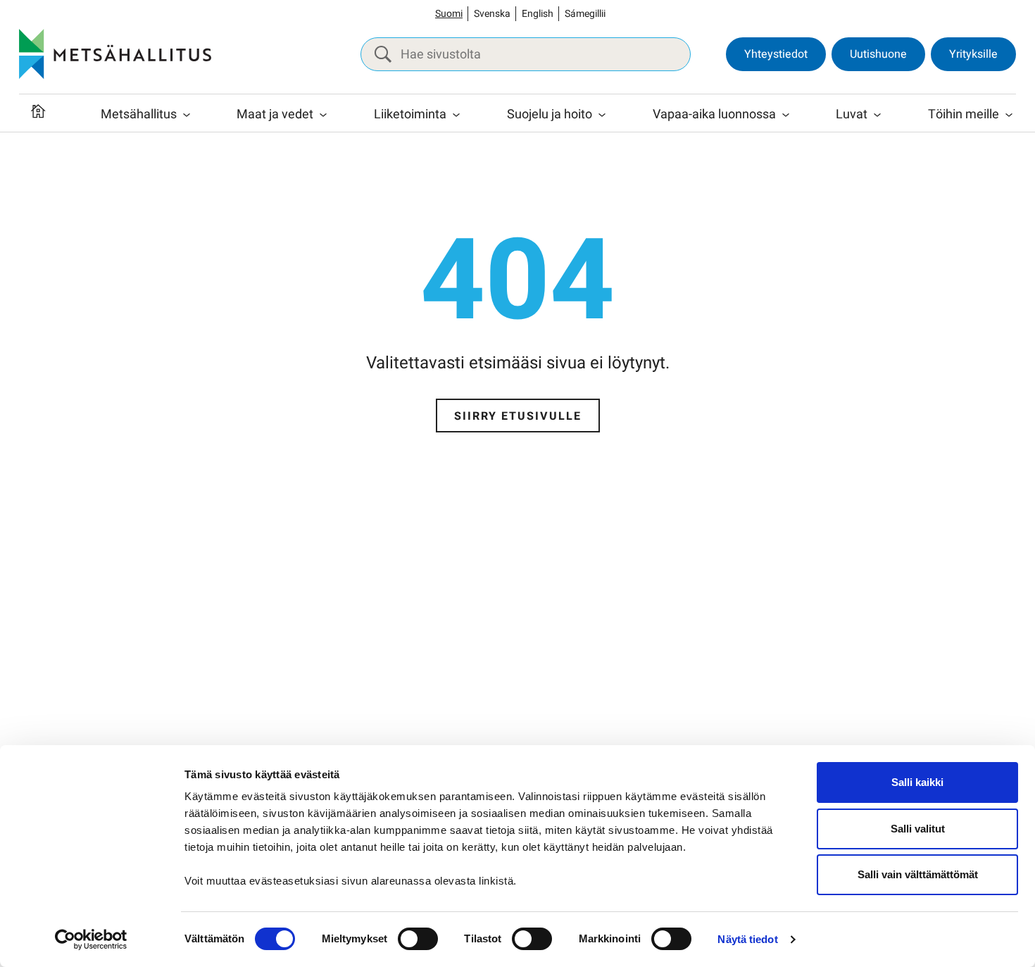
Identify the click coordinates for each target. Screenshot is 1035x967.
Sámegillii (585, 13)
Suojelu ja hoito (549, 114)
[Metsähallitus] (115, 54)
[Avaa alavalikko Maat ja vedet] (323, 115)
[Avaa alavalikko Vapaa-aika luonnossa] (786, 115)
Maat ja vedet (275, 114)
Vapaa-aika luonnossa (714, 114)
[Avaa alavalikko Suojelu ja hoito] (602, 115)
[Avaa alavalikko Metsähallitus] (187, 115)
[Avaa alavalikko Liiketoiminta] (456, 115)
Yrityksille (973, 54)
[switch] (418, 939)
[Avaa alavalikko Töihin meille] (1009, 115)
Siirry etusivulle (518, 416)
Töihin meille (963, 114)
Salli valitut (918, 829)
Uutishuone (878, 54)
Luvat (851, 114)
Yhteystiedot (776, 54)
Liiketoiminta (410, 114)
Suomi (449, 13)
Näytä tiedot (747, 939)
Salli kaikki (917, 782)
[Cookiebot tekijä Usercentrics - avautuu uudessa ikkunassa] (91, 939)
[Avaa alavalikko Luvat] (877, 115)
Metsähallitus (139, 114)
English (537, 13)
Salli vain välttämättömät (918, 874)
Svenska (492, 13)
